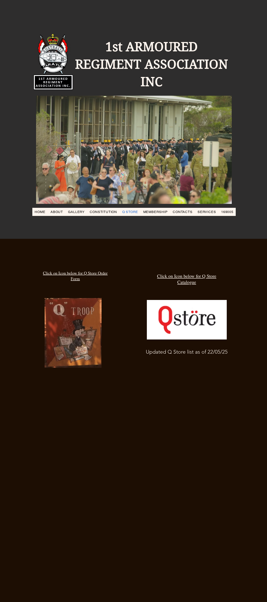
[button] (134, 150)
